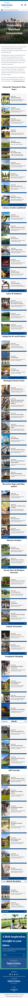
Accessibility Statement (8, 994)
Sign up (5, 955)
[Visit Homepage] (7, 5)
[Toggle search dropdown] (22, 5)
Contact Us (14, 971)
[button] (25, 5)
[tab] (13, 926)
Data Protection (15, 994)
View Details (5, 205)
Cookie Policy (21, 994)
